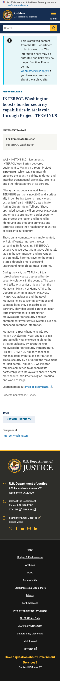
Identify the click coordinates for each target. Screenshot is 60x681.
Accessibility (30, 580)
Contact (28, 667)
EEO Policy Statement (30, 626)
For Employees (30, 603)
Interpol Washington (15, 435)
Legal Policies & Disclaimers (30, 588)
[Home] (20, 19)
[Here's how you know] (30, 4)
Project (37, 386)
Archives (30, 565)
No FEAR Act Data (30, 618)
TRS (27, 509)
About (30, 549)
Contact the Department (22, 501)
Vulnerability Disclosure (30, 633)
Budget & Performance (30, 557)
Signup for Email (23, 517)
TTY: (13, 509)
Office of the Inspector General (30, 610)
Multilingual (30, 641)
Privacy (30, 595)
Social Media (16, 522)
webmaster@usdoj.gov (35, 71)
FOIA (30, 572)
